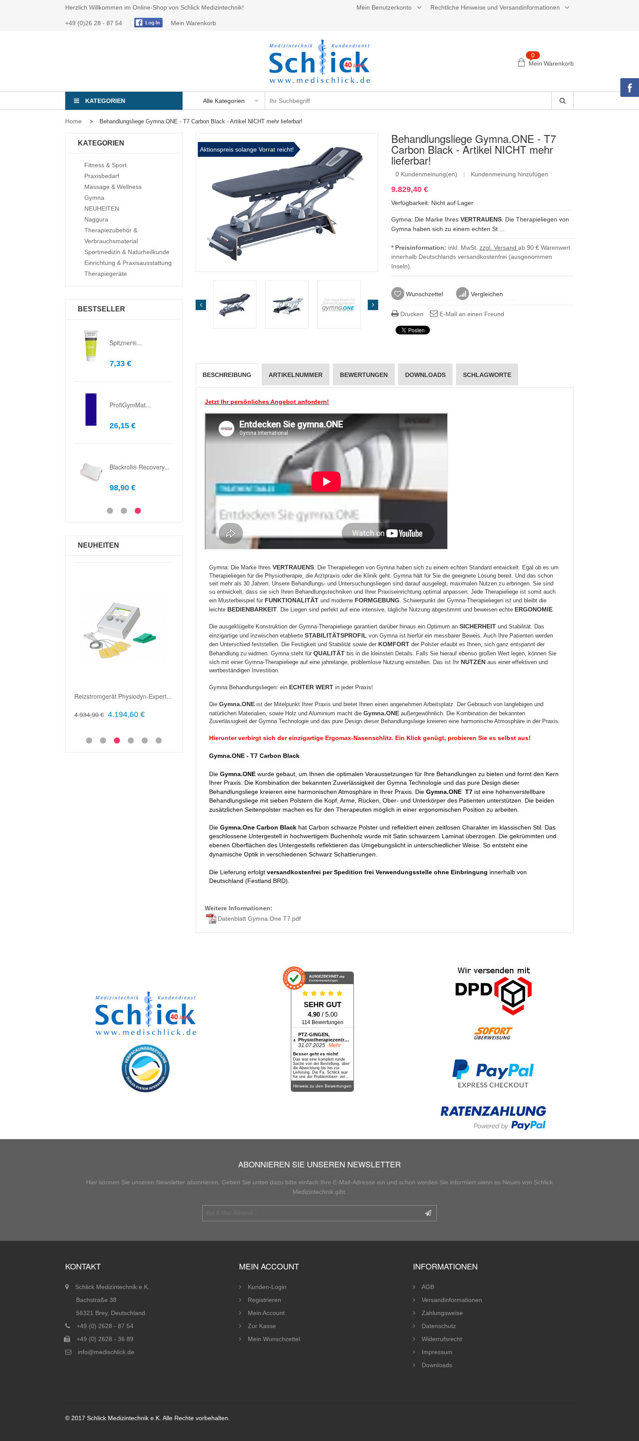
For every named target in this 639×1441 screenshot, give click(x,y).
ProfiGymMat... (130, 404)
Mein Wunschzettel (274, 1338)
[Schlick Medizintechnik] (320, 61)
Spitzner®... (126, 342)
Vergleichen (486, 294)
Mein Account (266, 1312)
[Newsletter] (428, 1213)
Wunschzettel (423, 294)
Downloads (437, 1365)
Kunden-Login (267, 1286)
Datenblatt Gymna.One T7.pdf (259, 918)
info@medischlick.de (106, 1351)
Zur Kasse (262, 1325)
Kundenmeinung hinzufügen (509, 174)
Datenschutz (439, 1325)
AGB (428, 1286)
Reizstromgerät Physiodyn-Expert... (123, 696)
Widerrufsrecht (442, 1338)
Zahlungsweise (442, 1312)
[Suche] (562, 100)
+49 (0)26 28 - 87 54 (94, 23)
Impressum (437, 1351)
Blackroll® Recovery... (140, 467)
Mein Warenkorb (193, 23)
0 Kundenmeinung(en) (426, 174)
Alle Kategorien (224, 100)
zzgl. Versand (498, 247)
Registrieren (264, 1299)
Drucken (411, 314)
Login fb (147, 22)
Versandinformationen (452, 1299)
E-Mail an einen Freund (471, 314)
